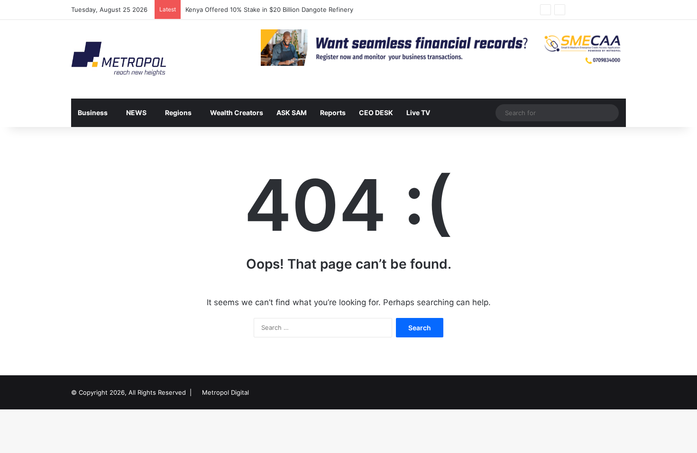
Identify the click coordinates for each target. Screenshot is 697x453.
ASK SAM (291, 113)
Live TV (418, 113)
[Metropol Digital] (118, 59)
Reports (333, 113)
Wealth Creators (236, 113)
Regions (178, 113)
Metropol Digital (225, 392)
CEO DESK (376, 113)
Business (93, 113)
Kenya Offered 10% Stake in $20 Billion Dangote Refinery (270, 9)
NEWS (136, 113)
